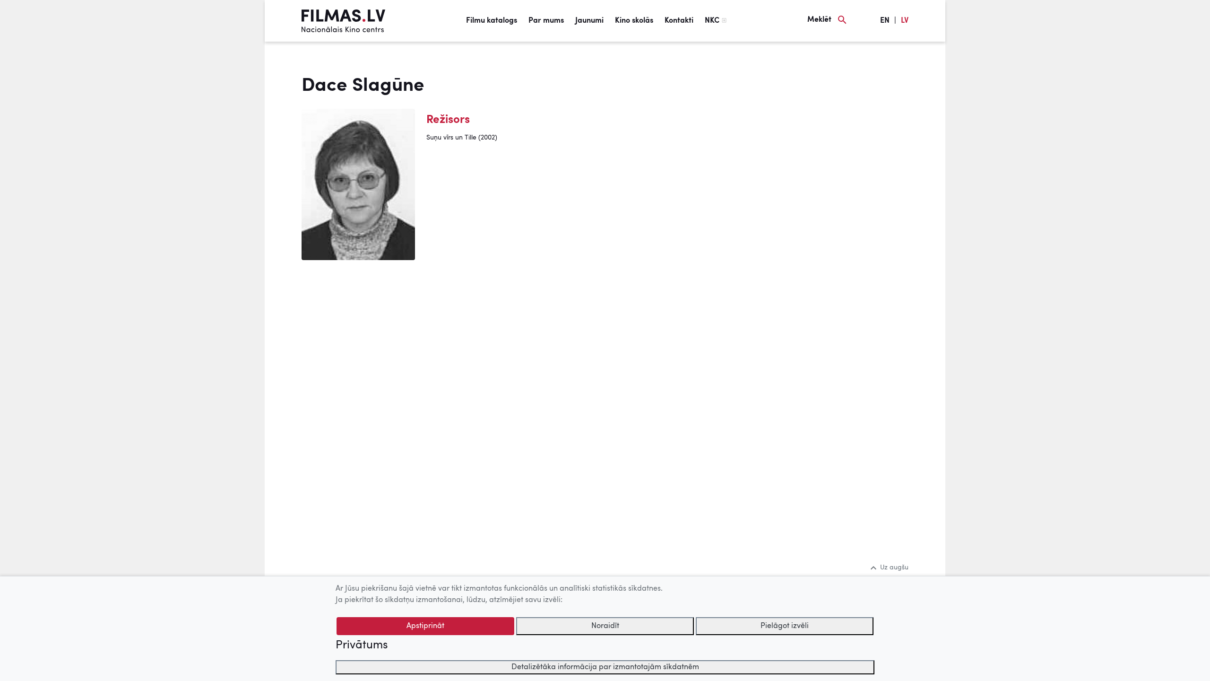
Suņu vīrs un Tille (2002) (461, 137)
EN (885, 21)
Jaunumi (589, 21)
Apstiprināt (425, 626)
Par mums (546, 21)
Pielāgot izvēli (785, 626)
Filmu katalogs (491, 21)
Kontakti (679, 21)
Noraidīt (605, 626)
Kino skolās (634, 21)
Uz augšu (894, 567)
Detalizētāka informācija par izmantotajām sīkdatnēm (605, 667)
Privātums (362, 645)
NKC (712, 21)
